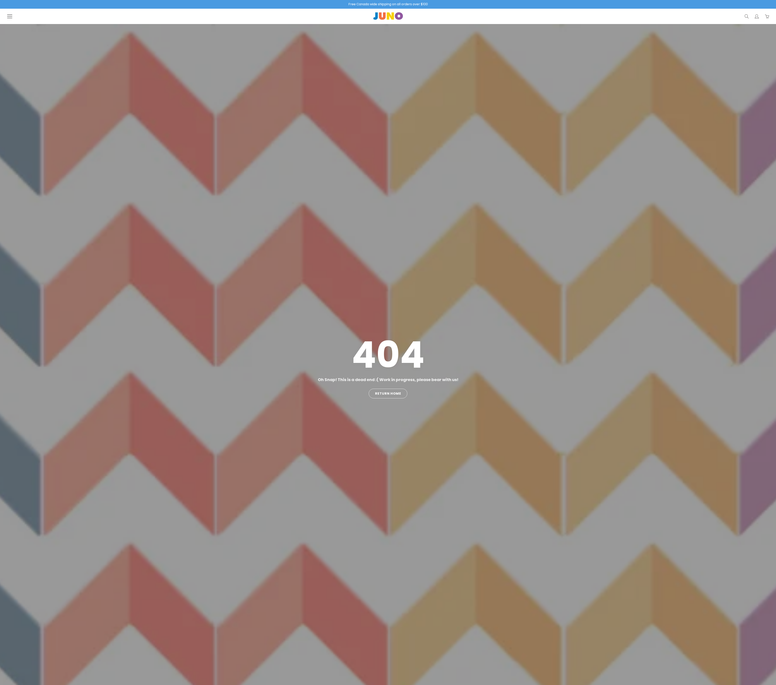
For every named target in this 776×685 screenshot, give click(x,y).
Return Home (388, 393)
